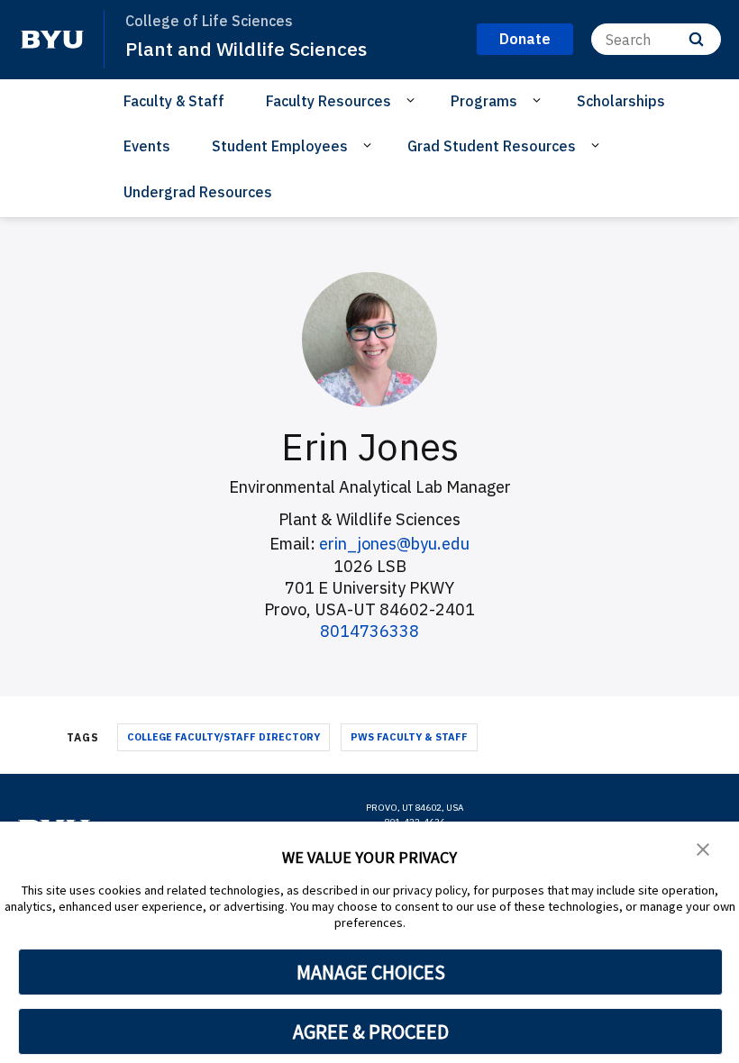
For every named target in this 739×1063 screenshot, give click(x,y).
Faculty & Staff (173, 101)
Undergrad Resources (197, 192)
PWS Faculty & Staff (409, 737)
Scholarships (621, 101)
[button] (703, 848)
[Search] (696, 39)
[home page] (52, 40)
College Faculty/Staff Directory (223, 737)
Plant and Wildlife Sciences (246, 48)
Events (146, 146)
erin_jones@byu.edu (394, 543)
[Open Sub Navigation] (413, 100)
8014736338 (369, 631)
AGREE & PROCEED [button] (371, 1031)
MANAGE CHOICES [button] (371, 972)
